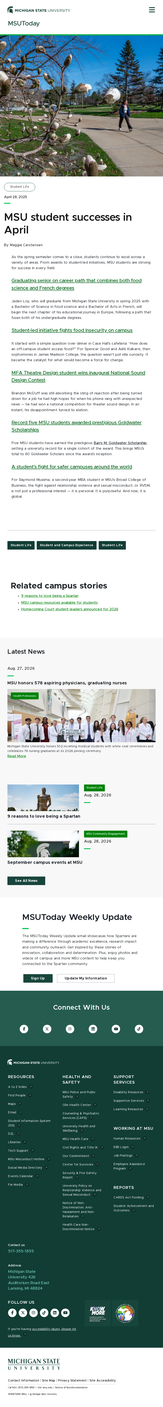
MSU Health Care (76, 1139)
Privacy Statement (72, 1380)
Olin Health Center (77, 1105)
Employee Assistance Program (129, 1166)
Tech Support (18, 1150)
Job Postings (123, 1155)
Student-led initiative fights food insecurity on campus (72, 330)
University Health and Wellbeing (79, 1128)
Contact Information (23, 1380)
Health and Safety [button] (77, 1079)
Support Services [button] (124, 1079)
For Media (15, 1184)
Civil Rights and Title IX (80, 1147)
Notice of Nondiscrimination (71, 1388)
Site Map (48, 1380)
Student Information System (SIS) (29, 1123)
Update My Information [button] (86, 978)
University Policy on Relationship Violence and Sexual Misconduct (82, 1190)
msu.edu (47, 1388)
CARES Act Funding (129, 1197)
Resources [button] (21, 1077)
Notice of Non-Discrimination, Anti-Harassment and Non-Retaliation (79, 1210)
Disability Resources (128, 1092)
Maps (11, 1104)
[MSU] (81, 1066)
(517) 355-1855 (26, 1388)
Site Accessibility (103, 1380)
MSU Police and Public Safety (79, 1094)
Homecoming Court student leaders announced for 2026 (69, 609)
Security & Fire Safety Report (80, 1175)
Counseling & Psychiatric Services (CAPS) (81, 1116)
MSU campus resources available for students (59, 602)
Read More (16, 756)
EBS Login (121, 1147)
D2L (11, 1133)
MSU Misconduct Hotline (26, 1159)
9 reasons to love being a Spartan (49, 596)
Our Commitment (76, 1156)
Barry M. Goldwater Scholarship (120, 443)
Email (12, 1112)
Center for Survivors (78, 1164)
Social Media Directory (25, 1167)
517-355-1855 (21, 1251)
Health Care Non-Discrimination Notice (79, 1227)
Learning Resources (128, 1109)
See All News (26, 881)
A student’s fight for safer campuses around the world (71, 467)
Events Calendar (20, 1176)
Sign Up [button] (38, 978)
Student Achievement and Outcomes (134, 1208)
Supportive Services (129, 1100)
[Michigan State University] (38, 9)
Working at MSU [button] (133, 1129)
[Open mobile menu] (152, 10)
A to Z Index (17, 1087)
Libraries (14, 1142)
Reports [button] (124, 1188)
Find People (17, 1095)
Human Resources (127, 1138)
